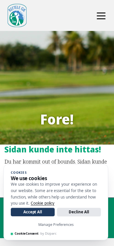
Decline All (79, 212)
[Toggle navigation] (101, 15)
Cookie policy (42, 203)
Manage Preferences (56, 224)
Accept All (32, 212)
